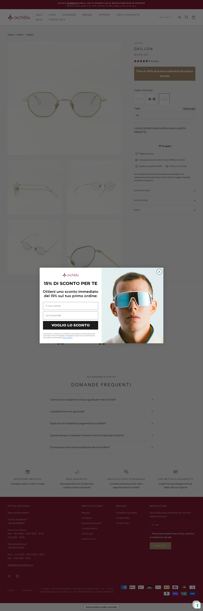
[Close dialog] (159, 271)
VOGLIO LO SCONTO (71, 325)
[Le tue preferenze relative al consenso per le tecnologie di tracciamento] (197, 605)
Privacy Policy (67, 338)
